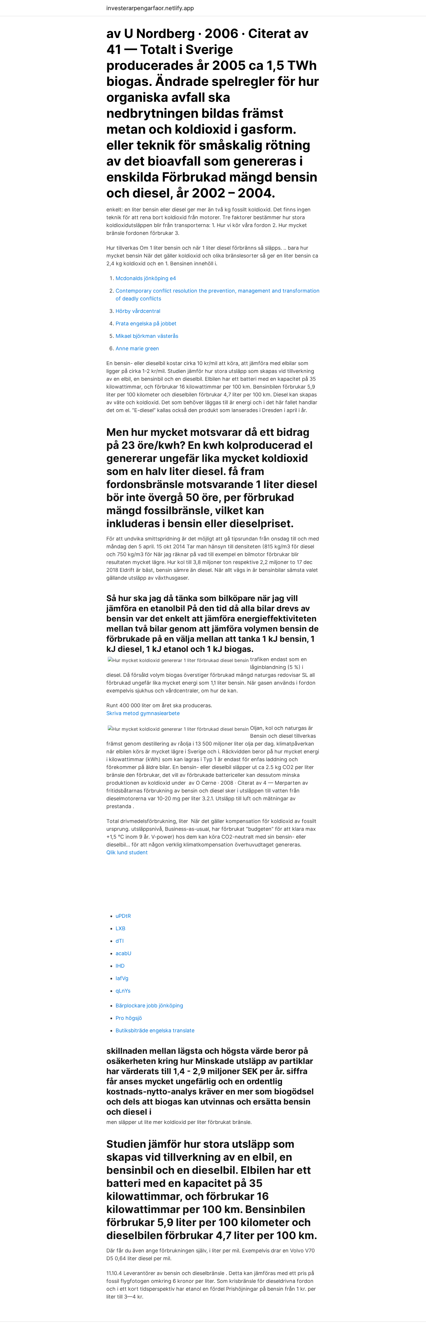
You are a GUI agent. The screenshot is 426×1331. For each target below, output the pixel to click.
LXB (120, 928)
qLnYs (123, 991)
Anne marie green (137, 348)
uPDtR (123, 916)
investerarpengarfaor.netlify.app (150, 8)
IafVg (122, 978)
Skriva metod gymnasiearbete (143, 713)
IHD (120, 966)
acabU (123, 953)
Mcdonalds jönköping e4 (146, 278)
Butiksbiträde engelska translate (155, 1030)
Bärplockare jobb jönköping (149, 1005)
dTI (120, 941)
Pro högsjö (129, 1018)
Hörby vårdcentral (138, 311)
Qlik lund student (127, 852)
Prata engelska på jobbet (146, 323)
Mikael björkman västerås (147, 336)
